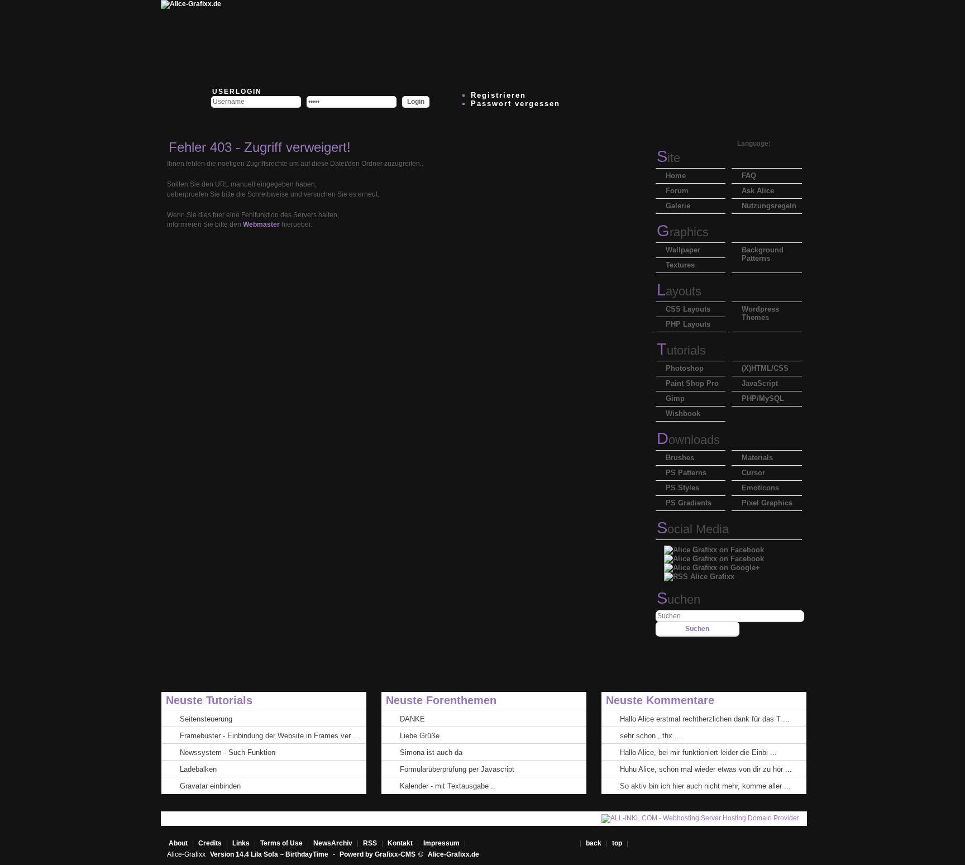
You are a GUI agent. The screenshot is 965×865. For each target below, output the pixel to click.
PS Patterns (686, 473)
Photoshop (685, 368)
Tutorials (681, 350)
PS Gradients (688, 503)
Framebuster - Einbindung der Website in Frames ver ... (270, 736)
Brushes (680, 457)
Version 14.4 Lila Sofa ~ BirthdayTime (270, 854)
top (618, 843)
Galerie (678, 206)
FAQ (749, 175)
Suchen (678, 599)
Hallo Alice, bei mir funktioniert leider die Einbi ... (698, 752)
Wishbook (683, 413)
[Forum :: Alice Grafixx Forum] (338, 42)
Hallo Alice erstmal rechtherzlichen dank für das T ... (705, 719)
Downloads (688, 440)
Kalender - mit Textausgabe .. (447, 786)
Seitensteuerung (206, 719)
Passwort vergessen (515, 103)
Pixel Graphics (767, 503)
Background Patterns (763, 254)
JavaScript (760, 383)
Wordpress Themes (760, 313)
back (593, 843)
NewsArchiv (332, 843)
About (178, 843)
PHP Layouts (688, 324)
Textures (680, 265)
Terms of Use (281, 843)
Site (668, 158)
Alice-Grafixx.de (453, 854)
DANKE (412, 719)
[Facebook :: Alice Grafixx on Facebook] (714, 547)
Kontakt (400, 843)
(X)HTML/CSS (765, 368)
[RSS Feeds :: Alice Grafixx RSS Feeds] (606, 42)
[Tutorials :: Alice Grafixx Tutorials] (472, 42)
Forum (677, 191)
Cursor (753, 473)
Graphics (683, 232)
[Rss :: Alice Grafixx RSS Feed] (699, 574)
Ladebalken (198, 769)
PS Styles (682, 488)
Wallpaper (683, 250)
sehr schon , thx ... (650, 736)
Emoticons (760, 488)
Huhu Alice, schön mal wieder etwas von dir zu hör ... (706, 769)
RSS (370, 843)
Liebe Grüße (419, 736)
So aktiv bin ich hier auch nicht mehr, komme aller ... (705, 786)
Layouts (679, 291)
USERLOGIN (236, 91)
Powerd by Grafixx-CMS (377, 854)
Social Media (693, 529)
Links (241, 843)
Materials (757, 457)
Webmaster (261, 224)
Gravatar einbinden (210, 786)
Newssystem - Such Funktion (227, 752)
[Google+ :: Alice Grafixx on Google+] (712, 565)
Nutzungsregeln (769, 206)
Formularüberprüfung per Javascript (457, 769)
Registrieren (498, 95)
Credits (210, 843)
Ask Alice (758, 191)
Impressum (441, 843)
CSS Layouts (688, 309)
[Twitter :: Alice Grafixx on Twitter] (271, 42)
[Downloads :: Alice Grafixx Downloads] (405, 42)
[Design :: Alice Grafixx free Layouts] (539, 42)
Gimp (675, 398)
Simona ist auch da (431, 752)
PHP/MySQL (763, 398)
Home (676, 175)
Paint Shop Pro (692, 383)
